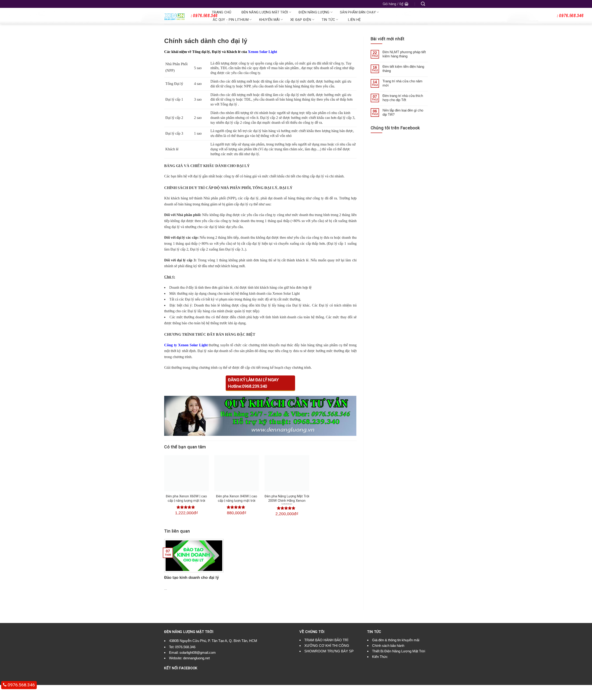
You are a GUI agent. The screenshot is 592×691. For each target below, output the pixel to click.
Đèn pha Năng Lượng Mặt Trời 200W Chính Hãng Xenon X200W (287, 500)
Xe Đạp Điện (300, 20)
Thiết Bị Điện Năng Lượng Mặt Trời (398, 651)
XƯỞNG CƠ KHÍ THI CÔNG (326, 646)
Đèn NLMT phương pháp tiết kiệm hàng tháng (404, 54)
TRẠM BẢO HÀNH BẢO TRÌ (326, 640)
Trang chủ (221, 12)
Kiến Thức (380, 657)
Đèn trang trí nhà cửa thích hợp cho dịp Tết (402, 98)
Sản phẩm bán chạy (358, 12)
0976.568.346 (185, 647)
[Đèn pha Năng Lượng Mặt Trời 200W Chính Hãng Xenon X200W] (287, 473)
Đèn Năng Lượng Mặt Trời (264, 12)
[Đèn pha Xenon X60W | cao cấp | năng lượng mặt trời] (186, 473)
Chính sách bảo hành (388, 646)
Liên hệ (354, 20)
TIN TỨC (328, 20)
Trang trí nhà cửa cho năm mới (402, 83)
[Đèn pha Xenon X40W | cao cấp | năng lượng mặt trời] (236, 473)
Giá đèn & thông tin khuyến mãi (395, 640)
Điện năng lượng (314, 12)
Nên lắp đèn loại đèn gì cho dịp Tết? (402, 112)
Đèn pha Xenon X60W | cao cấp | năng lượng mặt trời (186, 498)
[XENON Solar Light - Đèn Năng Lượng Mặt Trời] (183, 16)
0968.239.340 (254, 386)
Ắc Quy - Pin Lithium (231, 20)
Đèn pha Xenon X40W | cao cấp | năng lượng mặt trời (236, 498)
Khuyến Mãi (269, 20)
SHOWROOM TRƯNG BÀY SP (329, 651)
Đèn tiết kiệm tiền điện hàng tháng (403, 69)
